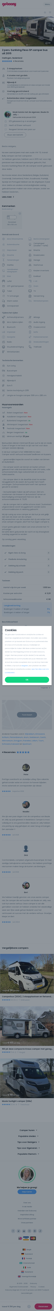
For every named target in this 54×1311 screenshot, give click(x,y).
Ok (27, 679)
